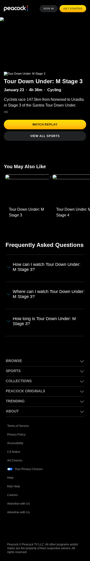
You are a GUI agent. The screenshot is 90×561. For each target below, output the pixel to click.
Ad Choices (14, 460)
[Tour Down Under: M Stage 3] (27, 189)
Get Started (72, 8)
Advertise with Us (18, 503)
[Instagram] (48, 527)
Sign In (48, 8)
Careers (12, 495)
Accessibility (15, 443)
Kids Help (13, 486)
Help (10, 477)
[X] (61, 527)
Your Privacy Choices (28, 469)
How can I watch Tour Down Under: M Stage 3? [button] (46, 267)
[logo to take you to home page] (16, 9)
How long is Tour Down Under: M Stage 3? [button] (44, 321)
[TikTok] (23, 527)
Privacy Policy (16, 434)
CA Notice (13, 452)
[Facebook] (11, 527)
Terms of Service (18, 426)
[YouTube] (36, 527)
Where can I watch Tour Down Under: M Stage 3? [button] (48, 294)
